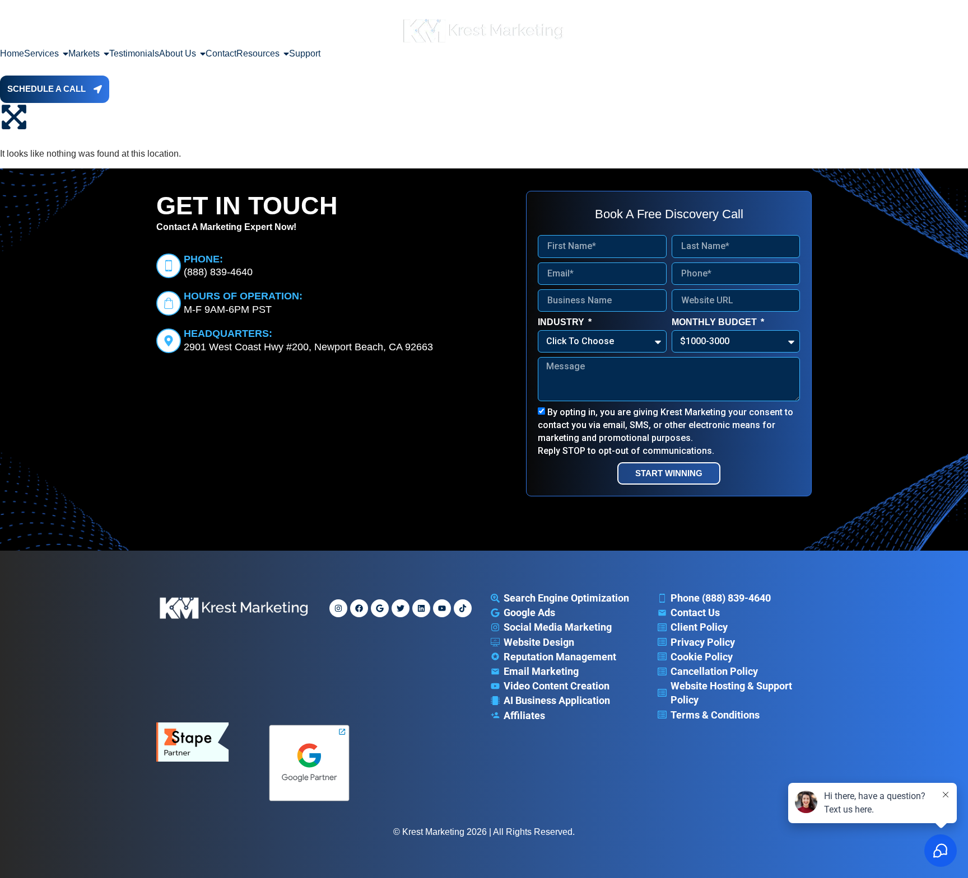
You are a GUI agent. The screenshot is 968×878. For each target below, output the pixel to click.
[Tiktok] (463, 608)
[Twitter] (400, 608)
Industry (562, 322)
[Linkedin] (421, 608)
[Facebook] (359, 608)
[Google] (380, 608)
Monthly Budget (715, 322)
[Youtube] (442, 608)
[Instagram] (338, 608)
